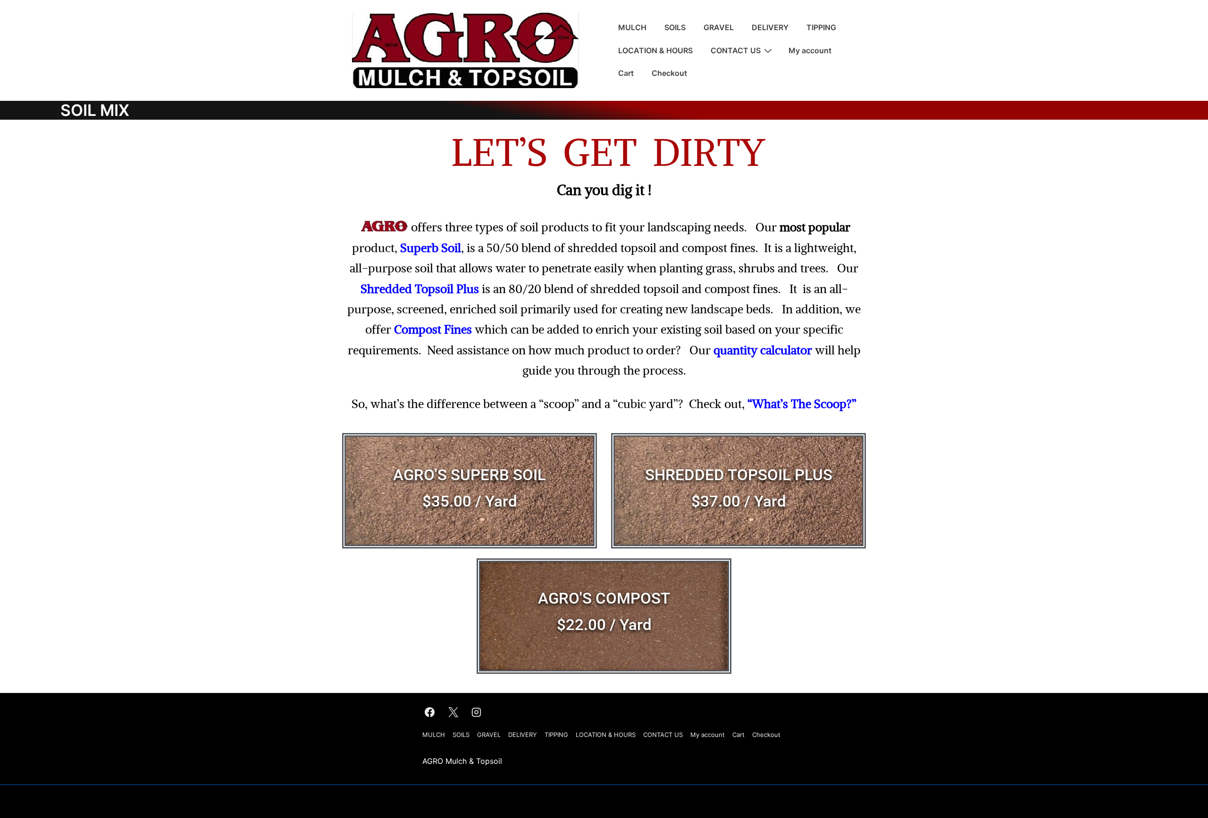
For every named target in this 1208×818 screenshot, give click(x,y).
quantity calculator (762, 350)
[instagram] (477, 712)
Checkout (669, 73)
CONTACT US (736, 50)
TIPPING (821, 27)
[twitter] (453, 712)
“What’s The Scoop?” (801, 404)
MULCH (632, 27)
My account (810, 50)
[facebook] (430, 712)
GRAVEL (719, 27)
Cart (626, 73)
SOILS (675, 27)
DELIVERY (770, 27)
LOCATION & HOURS (655, 50)
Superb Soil (430, 248)
